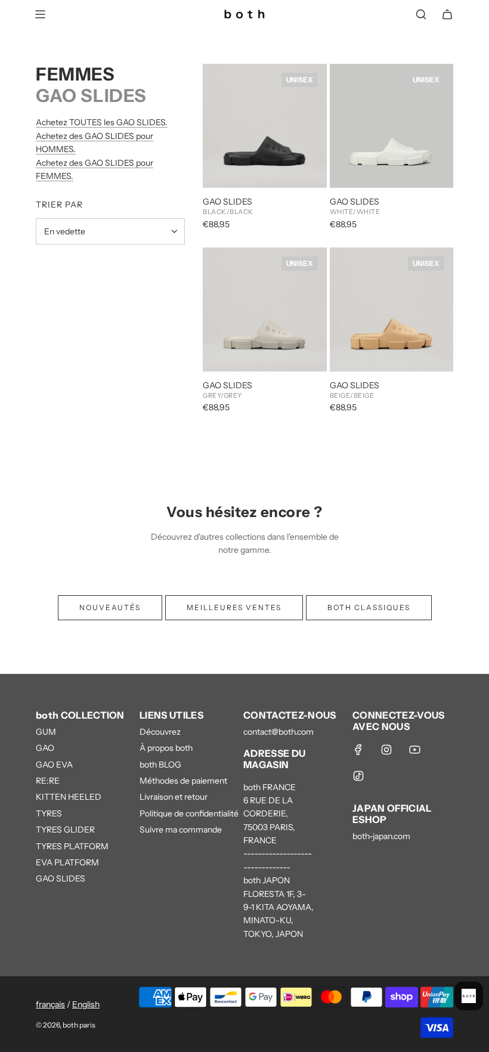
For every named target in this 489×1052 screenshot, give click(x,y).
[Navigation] (40, 14)
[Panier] (447, 14)
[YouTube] (414, 750)
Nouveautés (110, 607)
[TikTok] (358, 776)
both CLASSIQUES (368, 607)
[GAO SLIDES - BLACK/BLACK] (265, 126)
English (86, 1004)
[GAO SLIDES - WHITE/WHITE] (392, 126)
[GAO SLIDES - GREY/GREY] (265, 309)
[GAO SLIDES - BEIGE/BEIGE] (392, 309)
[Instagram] (386, 750)
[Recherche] (421, 14)
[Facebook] (358, 750)
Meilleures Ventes (234, 607)
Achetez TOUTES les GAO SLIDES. (102, 122)
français (50, 1004)
